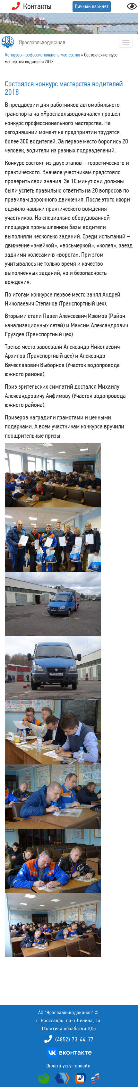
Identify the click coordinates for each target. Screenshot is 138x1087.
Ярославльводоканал (42, 42)
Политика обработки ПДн (69, 1028)
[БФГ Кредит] (94, 1077)
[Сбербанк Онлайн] (44, 1077)
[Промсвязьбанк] (80, 1077)
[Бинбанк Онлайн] (61, 1077)
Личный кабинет (91, 6)
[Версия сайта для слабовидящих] (132, 8)
